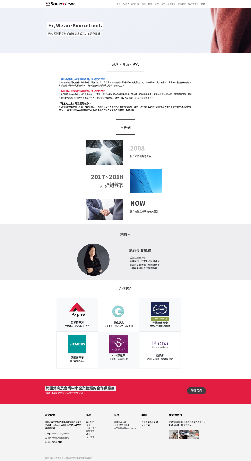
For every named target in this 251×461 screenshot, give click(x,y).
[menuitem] (118, 4)
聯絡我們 (196, 390)
